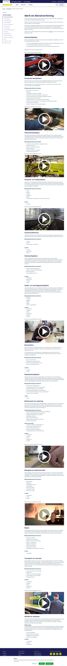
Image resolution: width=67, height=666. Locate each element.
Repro (5, 39)
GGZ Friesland (21, 653)
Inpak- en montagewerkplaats (9, 29)
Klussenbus (6, 31)
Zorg (17, 4)
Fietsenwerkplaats (7, 22)
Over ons (23, 4)
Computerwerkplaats (7, 20)
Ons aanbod (8, 8)
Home (4, 8)
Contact (4, 653)
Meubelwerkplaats (7, 33)
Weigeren (41, 663)
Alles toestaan (49, 663)
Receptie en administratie (8, 37)
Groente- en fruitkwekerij (8, 24)
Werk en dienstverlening (18, 8)
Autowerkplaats (7, 18)
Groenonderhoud (7, 26)
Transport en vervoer (7, 40)
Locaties (30, 4)
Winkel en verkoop (7, 42)
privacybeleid (17, 661)
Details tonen (34, 663)
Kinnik (19, 655)
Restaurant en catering (8, 35)
